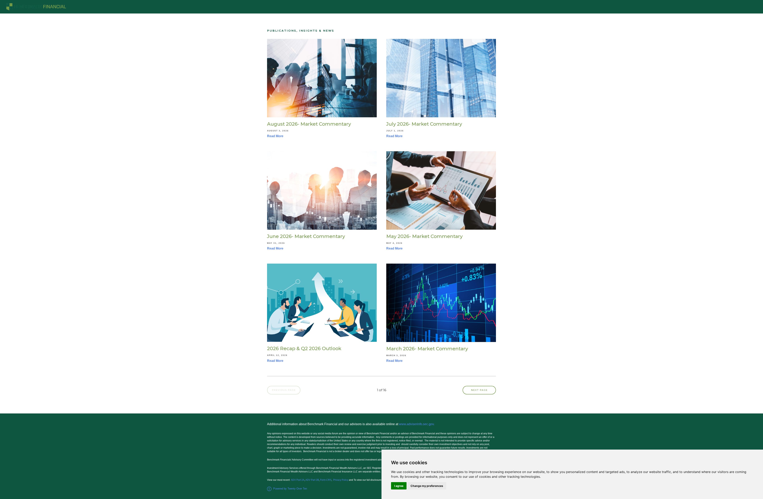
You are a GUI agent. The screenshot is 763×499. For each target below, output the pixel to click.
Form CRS (325, 480)
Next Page (479, 390)
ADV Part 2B (312, 480)
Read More (275, 136)
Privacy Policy (340, 480)
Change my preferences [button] (427, 485)
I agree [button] (398, 485)
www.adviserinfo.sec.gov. (417, 424)
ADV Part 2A (297, 480)
